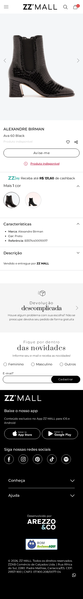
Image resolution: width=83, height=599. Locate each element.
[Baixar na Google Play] (60, 433)
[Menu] (6, 7)
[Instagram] (23, 459)
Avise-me (41, 153)
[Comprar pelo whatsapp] (74, 575)
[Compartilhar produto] (76, 142)
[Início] (40, 7)
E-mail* (8, 373)
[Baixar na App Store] (22, 433)
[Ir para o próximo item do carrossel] (78, 61)
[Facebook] (9, 459)
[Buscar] (65, 6)
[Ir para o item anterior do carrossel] (5, 61)
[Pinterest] (37, 459)
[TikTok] (52, 459)
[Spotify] (66, 459)
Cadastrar (65, 379)
